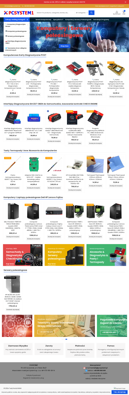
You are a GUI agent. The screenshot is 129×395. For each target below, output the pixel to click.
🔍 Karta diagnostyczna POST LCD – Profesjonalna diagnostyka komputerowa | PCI (33, 84)
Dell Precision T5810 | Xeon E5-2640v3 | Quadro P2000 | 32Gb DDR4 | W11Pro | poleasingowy (95, 226)
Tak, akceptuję (120, 392)
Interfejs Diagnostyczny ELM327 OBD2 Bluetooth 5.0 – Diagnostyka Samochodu (54, 131)
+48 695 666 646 (46, 332)
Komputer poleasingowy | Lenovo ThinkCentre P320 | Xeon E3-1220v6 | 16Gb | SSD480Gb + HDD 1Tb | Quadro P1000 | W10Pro (116, 227)
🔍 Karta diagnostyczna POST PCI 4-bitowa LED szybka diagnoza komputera (75, 84)
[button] (62, 339)
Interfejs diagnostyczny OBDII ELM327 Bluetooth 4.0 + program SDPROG (13, 130)
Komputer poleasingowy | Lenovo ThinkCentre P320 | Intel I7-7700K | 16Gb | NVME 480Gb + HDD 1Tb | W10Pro (33, 227)
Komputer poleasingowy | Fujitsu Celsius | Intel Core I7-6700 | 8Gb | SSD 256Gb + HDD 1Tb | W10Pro (54, 226)
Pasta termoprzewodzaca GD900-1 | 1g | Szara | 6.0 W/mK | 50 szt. (54, 178)
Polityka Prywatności (33, 375)
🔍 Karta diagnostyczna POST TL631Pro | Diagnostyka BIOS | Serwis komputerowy (95, 84)
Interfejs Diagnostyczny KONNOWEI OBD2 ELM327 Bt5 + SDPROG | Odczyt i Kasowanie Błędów (75, 132)
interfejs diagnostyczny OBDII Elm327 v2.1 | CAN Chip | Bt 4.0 (33, 130)
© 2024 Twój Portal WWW (12, 388)
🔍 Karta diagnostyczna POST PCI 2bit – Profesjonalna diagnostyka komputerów (54, 85)
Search (91, 12)
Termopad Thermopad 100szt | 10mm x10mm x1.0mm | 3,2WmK (116, 177)
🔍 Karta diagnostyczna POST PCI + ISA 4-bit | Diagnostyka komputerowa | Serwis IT (13, 85)
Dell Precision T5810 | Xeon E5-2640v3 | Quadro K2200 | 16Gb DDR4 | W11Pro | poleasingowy (74, 226)
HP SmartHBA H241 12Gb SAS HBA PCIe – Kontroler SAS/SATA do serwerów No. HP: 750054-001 (75, 179)
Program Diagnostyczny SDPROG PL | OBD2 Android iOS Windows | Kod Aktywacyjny (95, 132)
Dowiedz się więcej (95, 94)
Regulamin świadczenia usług (33, 378)
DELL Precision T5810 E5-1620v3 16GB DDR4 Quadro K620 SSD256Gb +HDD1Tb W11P (13, 226)
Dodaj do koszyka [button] (13, 97)
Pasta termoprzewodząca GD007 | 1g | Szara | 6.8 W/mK (13, 178)
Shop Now (65, 46)
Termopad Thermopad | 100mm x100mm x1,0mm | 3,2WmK (95, 177)
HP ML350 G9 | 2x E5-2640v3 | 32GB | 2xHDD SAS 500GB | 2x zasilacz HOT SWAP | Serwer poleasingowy (13, 299)
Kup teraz (10, 264)
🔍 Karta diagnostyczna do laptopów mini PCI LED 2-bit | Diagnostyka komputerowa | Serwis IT (116, 85)
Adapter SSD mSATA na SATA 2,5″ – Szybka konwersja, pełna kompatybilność (33, 178)
